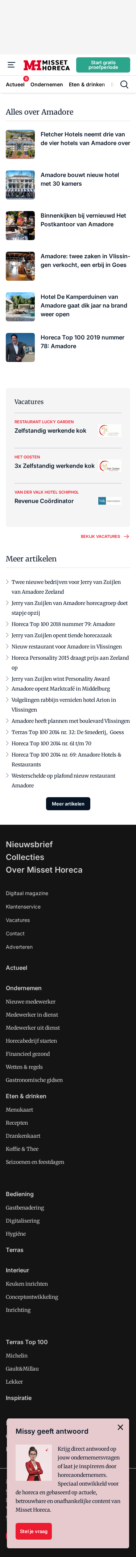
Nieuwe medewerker (30, 1001)
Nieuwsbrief (29, 844)
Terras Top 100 (27, 1342)
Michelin (17, 1355)
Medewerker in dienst (32, 1015)
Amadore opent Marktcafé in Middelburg (61, 688)
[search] (124, 84)
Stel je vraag (34, 1531)
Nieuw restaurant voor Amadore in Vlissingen (67, 646)
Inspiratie (19, 1397)
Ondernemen (24, 988)
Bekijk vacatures (100, 536)
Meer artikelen (68, 804)
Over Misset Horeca (44, 869)
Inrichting (18, 1310)
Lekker (14, 1382)
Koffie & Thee (22, 1149)
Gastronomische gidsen (34, 1080)
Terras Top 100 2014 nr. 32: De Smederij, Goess (68, 732)
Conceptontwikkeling (32, 1297)
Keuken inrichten (27, 1284)
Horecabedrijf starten (31, 1041)
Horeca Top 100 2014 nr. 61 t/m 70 (51, 743)
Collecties (25, 857)
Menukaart (19, 1110)
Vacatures (18, 920)
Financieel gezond (28, 1054)
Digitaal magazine (27, 893)
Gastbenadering (25, 1207)
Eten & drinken (26, 1096)
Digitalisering (23, 1221)
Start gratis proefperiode (103, 64)
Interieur (17, 1270)
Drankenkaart (23, 1136)
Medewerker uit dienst (33, 1028)
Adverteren (19, 947)
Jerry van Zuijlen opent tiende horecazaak (62, 635)
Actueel (16, 967)
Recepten (17, 1123)
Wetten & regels (24, 1067)
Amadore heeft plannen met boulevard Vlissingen (71, 721)
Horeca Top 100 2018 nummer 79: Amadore (63, 624)
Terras (15, 1249)
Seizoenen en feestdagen (35, 1162)
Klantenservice (23, 906)
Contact (15, 933)
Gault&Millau (22, 1369)
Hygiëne (16, 1234)
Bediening (20, 1194)
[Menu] (11, 65)
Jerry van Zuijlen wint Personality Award (61, 679)
